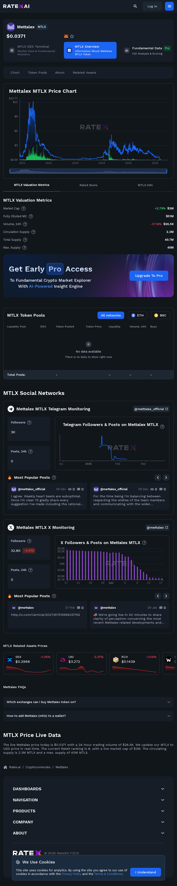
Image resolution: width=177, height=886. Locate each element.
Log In (152, 6)
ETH (140, 315)
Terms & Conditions (108, 874)
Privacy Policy (71, 874)
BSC (163, 315)
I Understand (145, 872)
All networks (111, 315)
